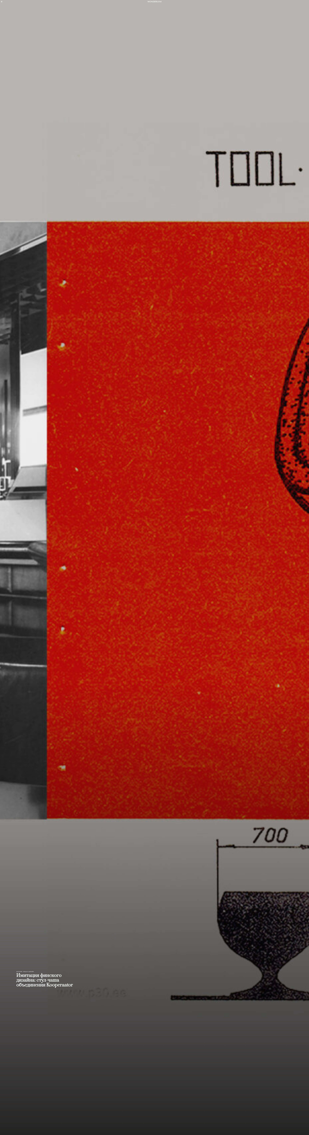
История (19, 971)
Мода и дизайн (28, 971)
